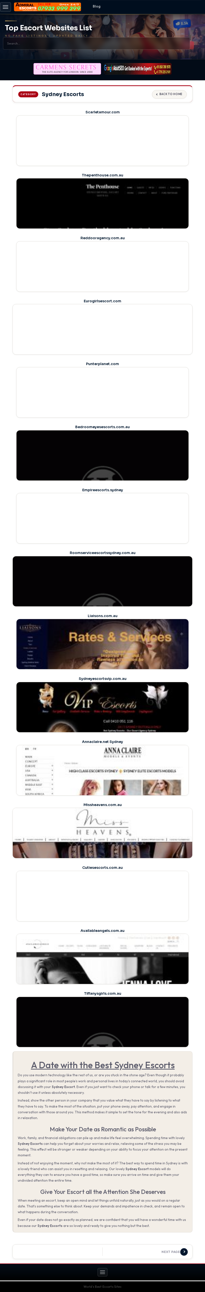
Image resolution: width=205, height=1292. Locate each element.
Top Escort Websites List (48, 28)
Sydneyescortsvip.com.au (102, 678)
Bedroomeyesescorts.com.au (102, 427)
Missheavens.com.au (103, 805)
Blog (97, 6)
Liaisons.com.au (103, 616)
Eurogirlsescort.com (102, 301)
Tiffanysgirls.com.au (102, 993)
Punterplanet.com (102, 364)
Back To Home (171, 94)
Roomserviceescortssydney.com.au (103, 553)
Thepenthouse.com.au (102, 175)
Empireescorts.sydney (102, 490)
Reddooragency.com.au (102, 238)
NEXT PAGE (171, 1252)
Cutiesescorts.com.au (102, 867)
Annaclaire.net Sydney (102, 741)
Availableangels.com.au (102, 930)
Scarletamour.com (103, 112)
